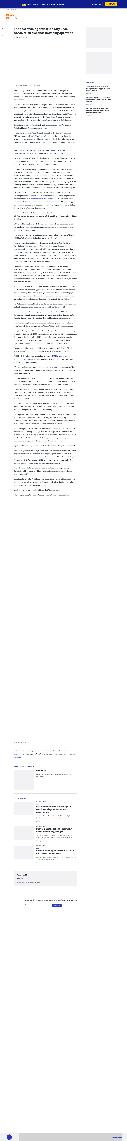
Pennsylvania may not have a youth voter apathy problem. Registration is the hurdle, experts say (98, 100)
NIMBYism (56, 356)
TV (40, 4)
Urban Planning (12, 10)
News (24, 4)
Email (28, 742)
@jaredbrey (22, 882)
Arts (43, 4)
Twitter (25, 742)
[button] (9, 1137)
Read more (20, 878)
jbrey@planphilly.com (34, 882)
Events (48, 4)
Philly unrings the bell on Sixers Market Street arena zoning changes (54, 830)
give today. (18, 757)
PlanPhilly (41, 770)
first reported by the (43, 199)
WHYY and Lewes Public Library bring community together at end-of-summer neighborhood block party (97, 110)
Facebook (21, 742)
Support (61, 4)
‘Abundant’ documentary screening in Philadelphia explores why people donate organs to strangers (98, 89)
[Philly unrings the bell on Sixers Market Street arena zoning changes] (24, 834)
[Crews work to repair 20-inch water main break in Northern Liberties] (24, 854)
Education (54, 4)
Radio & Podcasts (32, 4)
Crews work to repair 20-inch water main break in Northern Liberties (55, 852)
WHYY (11, 4)
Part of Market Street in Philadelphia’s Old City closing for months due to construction (53, 809)
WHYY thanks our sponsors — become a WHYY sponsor (97, 49)
